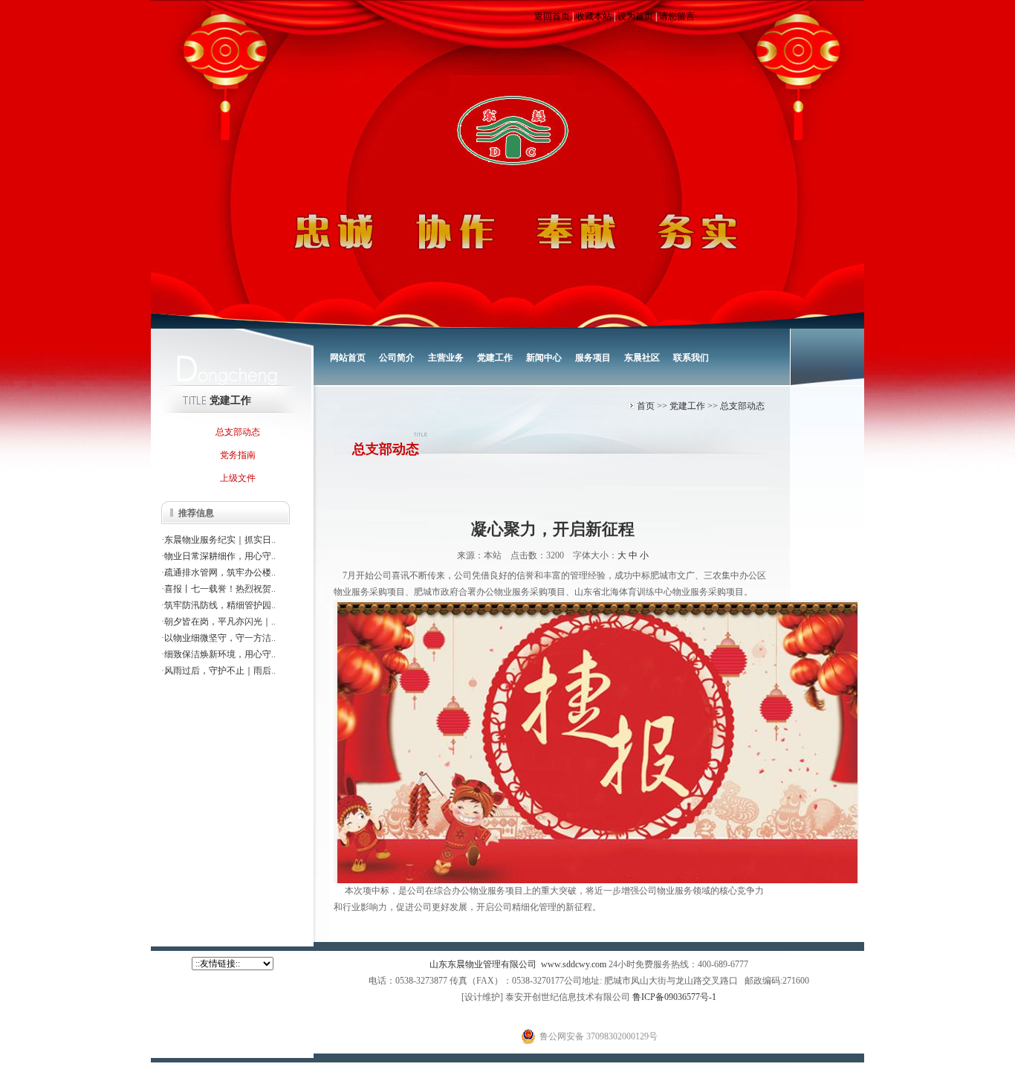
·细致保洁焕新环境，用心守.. (218, 654)
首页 (646, 406)
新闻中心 (544, 357)
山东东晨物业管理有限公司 (482, 964)
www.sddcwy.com (573, 964)
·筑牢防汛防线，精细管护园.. (218, 605)
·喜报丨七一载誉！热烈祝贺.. (218, 589)
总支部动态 (742, 406)
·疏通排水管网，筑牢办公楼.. (218, 572)
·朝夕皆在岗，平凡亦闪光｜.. (218, 621)
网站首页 (348, 357)
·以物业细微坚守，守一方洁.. (218, 638)
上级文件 (238, 478)
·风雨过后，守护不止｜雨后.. (218, 670)
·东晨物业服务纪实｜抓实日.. (218, 540)
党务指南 (238, 455)
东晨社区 (642, 357)
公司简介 (397, 357)
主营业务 (446, 357)
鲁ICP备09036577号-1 (674, 997)
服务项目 (593, 357)
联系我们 (691, 357)
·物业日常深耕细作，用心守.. (218, 556)
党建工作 (495, 357)
